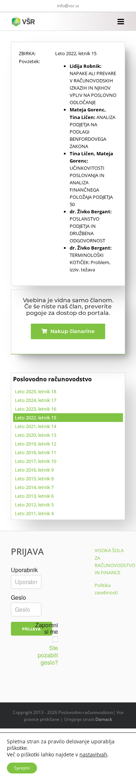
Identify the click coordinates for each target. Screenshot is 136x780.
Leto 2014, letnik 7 (34, 487)
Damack (103, 719)
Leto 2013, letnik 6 (34, 496)
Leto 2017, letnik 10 (35, 461)
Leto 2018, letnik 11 (35, 452)
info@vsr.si (68, 6)
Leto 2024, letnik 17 (35, 400)
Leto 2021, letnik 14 (35, 426)
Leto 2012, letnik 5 (34, 504)
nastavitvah (93, 754)
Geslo (18, 597)
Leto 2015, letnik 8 (34, 478)
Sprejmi (22, 768)
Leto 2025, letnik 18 (35, 391)
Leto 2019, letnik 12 (35, 443)
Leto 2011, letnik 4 (34, 513)
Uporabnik (24, 570)
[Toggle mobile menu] (121, 21)
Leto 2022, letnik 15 (35, 417)
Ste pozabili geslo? (48, 655)
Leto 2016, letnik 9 (34, 470)
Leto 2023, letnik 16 (35, 409)
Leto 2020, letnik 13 (35, 435)
